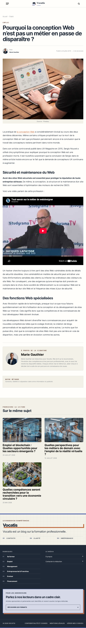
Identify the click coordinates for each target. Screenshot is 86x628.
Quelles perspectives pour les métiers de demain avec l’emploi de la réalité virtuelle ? (63, 449)
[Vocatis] (43, 3)
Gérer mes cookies (75, 623)
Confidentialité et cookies (36, 623)
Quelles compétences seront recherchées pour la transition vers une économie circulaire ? (22, 494)
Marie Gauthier (32, 354)
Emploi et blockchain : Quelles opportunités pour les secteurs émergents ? (20, 448)
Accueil (5, 16)
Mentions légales (57, 623)
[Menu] (7, 3)
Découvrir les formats (43, 607)
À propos (64, 556)
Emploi (11, 16)
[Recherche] (78, 3)
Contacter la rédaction (64, 561)
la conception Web (25, 132)
